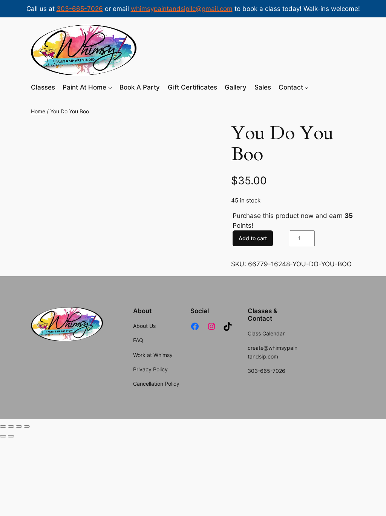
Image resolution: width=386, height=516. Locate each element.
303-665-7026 (80, 8)
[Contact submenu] (306, 87)
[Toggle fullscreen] (11, 426)
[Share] (19, 426)
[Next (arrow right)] (11, 436)
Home (38, 111)
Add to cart (253, 238)
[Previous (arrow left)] (3, 436)
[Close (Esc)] (27, 426)
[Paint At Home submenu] (110, 87)
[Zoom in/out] (3, 426)
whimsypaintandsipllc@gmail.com (182, 8)
